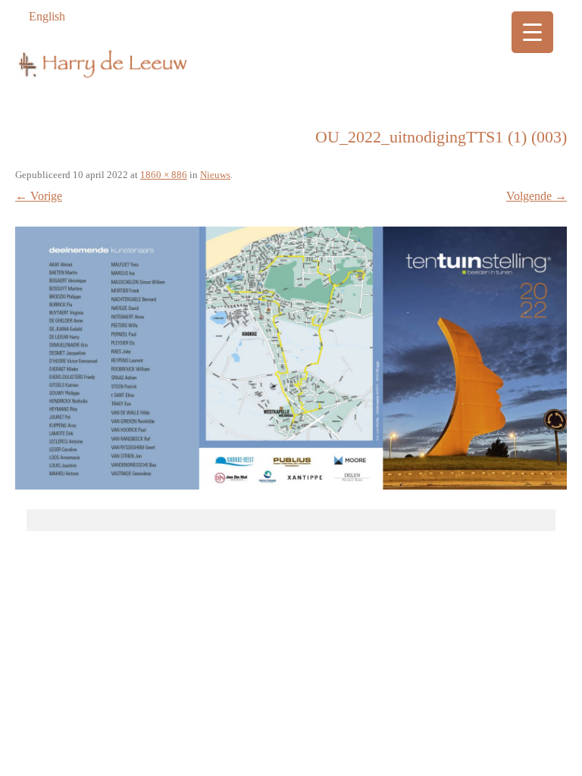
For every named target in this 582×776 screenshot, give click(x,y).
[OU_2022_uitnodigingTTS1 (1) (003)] (291, 358)
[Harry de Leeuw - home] (291, 78)
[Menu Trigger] (532, 32)
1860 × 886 (163, 174)
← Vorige (38, 195)
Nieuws (215, 174)
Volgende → (536, 195)
